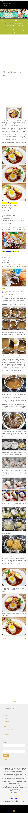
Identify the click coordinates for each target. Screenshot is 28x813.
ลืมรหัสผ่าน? (6, 757)
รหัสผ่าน (4, 748)
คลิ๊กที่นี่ (23, 229)
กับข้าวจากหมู (5, 20)
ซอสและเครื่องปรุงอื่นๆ (21, 30)
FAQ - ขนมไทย (7, 726)
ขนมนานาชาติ (5, 30)
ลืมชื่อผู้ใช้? (6, 759)
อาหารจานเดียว (6, 27)
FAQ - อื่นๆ (6, 732)
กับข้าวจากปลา (22, 20)
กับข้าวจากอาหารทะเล (19, 23)
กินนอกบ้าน (14, 32)
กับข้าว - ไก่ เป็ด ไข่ (8, 71)
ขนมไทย (23, 27)
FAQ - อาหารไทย (7, 724)
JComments (14, 701)
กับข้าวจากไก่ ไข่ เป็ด (8, 23)
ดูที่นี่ (22, 304)
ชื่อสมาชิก (5, 742)
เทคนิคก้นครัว (7, 721)
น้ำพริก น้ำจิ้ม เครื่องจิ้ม (9, 25)
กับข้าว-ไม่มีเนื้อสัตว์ (20, 25)
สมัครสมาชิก (6, 761)
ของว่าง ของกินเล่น (15, 27)
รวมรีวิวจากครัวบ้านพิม (9, 718)
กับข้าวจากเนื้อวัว (13, 20)
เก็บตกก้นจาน (7, 734)
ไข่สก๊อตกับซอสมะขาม (7, 68)
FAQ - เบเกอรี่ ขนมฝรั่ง (8, 729)
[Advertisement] (14, 50)
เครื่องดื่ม (12, 30)
